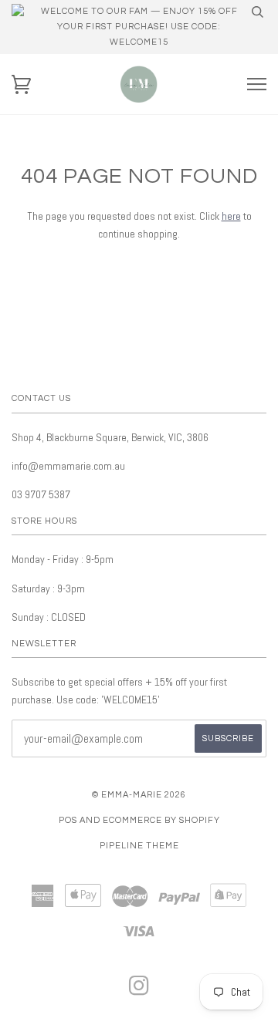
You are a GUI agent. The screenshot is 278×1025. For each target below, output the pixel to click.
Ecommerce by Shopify (161, 820)
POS (68, 820)
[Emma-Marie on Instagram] (139, 990)
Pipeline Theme (139, 845)
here (231, 216)
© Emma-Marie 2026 (139, 795)
